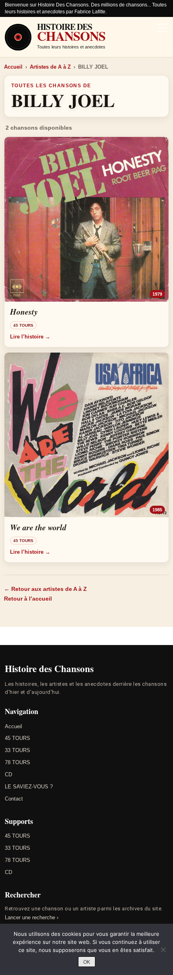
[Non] (163, 950)
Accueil (13, 67)
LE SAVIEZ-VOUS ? (29, 787)
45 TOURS (17, 738)
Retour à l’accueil (28, 598)
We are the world (38, 527)
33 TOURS (17, 750)
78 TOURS (17, 762)
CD (8, 774)
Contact (14, 799)
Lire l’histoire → (30, 337)
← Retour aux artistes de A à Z (45, 589)
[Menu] (162, 29)
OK (86, 962)
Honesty (24, 311)
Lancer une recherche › (31, 917)
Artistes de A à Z (50, 67)
